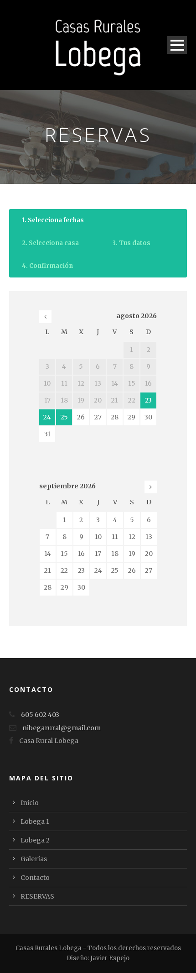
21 (47, 570)
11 (115, 537)
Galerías (34, 859)
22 (64, 570)
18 (115, 553)
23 (148, 400)
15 (64, 553)
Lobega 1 (35, 821)
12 (132, 537)
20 (149, 553)
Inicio (30, 803)
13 (148, 537)
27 (98, 417)
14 (47, 553)
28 (115, 417)
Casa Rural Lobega (48, 741)
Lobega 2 (35, 840)
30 (148, 417)
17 (98, 553)
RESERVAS (37, 896)
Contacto (35, 878)
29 (131, 417)
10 (98, 537)
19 (132, 553)
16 (81, 553)
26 (81, 417)
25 (64, 417)
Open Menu (177, 45)
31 (47, 434)
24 (47, 417)
